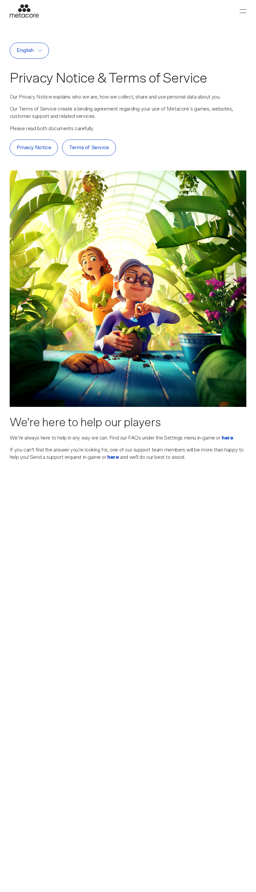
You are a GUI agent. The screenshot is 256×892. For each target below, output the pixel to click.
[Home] (24, 11)
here (227, 438)
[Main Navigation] (243, 11)
